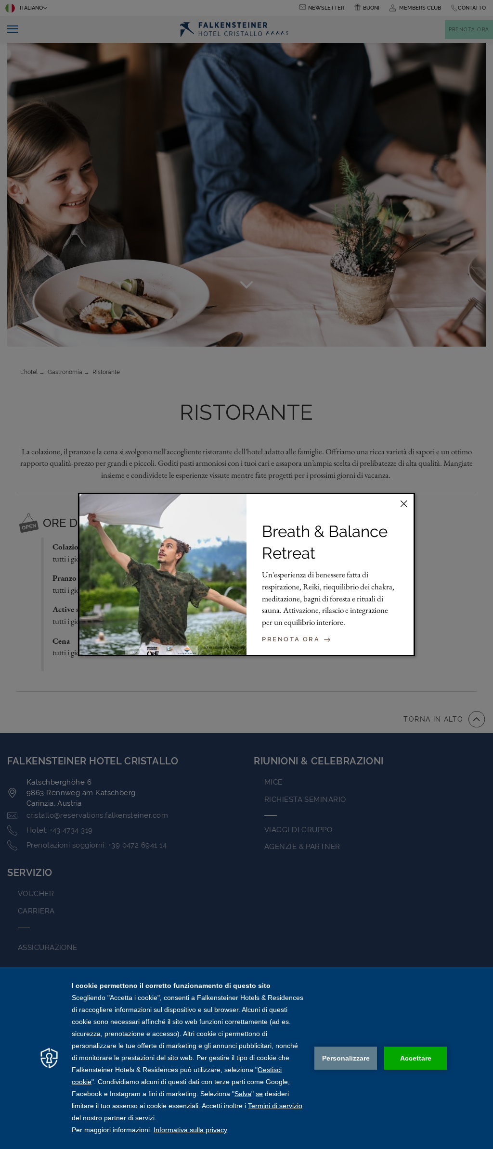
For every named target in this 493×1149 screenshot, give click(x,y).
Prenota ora (292, 639)
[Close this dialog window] (404, 503)
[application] (246, 1058)
